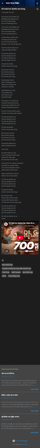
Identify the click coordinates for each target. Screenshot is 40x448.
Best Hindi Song (7, 265)
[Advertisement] (20, 342)
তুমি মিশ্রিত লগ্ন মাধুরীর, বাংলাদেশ (10, 417)
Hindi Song (5, 272)
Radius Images (24, 444)
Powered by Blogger (21, 441)
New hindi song (27, 272)
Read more (35, 389)
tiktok (4, 276)
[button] (37, 9)
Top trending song (14, 276)
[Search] (37, 4)
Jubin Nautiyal (16, 272)
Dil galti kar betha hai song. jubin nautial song (16, 268)
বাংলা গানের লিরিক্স (12, 3)
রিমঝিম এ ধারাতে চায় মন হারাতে (9, 395)
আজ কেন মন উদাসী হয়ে (7, 373)
